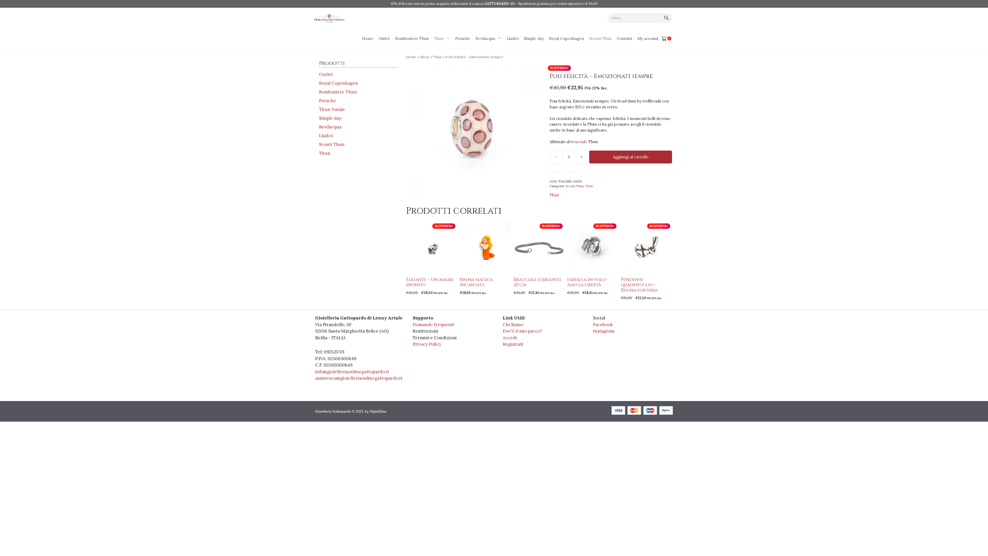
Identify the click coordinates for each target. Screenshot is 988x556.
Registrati (513, 344)
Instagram (603, 331)
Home (367, 38)
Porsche (462, 38)
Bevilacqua (485, 38)
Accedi (510, 338)
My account (648, 38)
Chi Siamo (513, 324)
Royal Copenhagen (566, 38)
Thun (439, 38)
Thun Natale (332, 109)
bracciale (579, 141)
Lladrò (513, 38)
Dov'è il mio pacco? (522, 331)
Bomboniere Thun (412, 38)
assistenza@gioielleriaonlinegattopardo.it (358, 378)
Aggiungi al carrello (630, 156)
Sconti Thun (600, 38)
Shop (424, 57)
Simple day (534, 38)
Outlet (384, 38)
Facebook (603, 324)
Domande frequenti (433, 324)
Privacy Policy (427, 344)
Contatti (624, 38)
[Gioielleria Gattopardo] (329, 18)
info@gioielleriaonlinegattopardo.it (352, 372)
